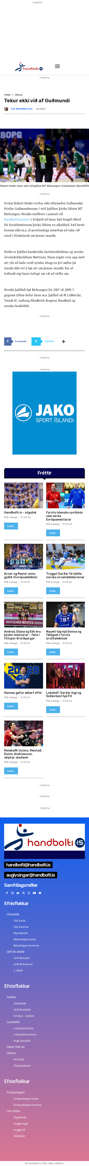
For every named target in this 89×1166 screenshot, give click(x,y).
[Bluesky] (40, 893)
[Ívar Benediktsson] (7, 109)
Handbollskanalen (17, 219)
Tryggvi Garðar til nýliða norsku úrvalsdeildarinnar (65, 575)
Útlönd (18, 95)
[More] (63, 341)
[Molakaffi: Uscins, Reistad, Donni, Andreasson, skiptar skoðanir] (23, 733)
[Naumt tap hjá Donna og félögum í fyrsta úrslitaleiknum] (65, 614)
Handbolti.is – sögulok (20, 512)
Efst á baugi (10, 517)
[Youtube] (34, 893)
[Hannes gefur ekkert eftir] (23, 676)
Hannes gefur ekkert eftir (23, 693)
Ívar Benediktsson (21, 109)
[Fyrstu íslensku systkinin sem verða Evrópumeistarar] (65, 495)
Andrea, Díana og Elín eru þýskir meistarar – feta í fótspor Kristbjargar (22, 635)
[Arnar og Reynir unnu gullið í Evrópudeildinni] (23, 557)
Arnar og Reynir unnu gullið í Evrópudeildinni (20, 575)
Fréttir (7, 95)
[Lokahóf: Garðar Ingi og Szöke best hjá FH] (65, 676)
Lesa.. (11, 526)
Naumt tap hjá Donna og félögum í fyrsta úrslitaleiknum (63, 635)
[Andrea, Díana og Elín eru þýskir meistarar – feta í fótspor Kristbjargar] (23, 614)
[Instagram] (12, 893)
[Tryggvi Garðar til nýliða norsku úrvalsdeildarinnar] (65, 557)
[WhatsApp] (29, 893)
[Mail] (18, 893)
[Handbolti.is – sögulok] (23, 495)
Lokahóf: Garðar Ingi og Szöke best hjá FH (63, 694)
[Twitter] (23, 893)
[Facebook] (7, 893)
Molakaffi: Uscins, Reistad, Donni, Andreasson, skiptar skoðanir (23, 754)
